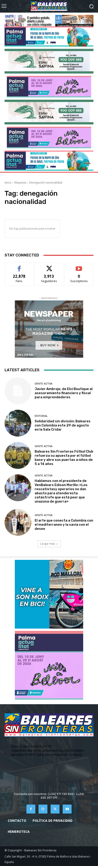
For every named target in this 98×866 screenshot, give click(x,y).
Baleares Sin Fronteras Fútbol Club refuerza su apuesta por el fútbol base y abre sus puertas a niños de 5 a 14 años (64, 457)
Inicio (8, 182)
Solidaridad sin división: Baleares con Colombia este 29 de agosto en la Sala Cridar (62, 425)
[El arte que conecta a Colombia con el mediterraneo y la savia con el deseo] (18, 522)
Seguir (49, 266)
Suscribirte (79, 266)
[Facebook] (30, 809)
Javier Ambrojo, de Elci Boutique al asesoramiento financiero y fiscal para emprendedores (64, 393)
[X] (55, 809)
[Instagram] (43, 809)
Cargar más (47, 544)
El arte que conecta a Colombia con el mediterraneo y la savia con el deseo (64, 524)
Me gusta (19, 266)
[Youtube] (67, 809)
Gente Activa (43, 383)
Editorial (41, 416)
